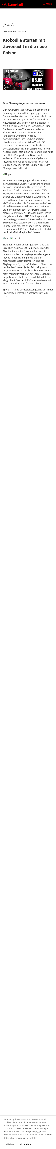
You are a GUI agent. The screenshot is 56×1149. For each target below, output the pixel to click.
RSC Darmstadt (12, 4)
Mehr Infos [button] (32, 1138)
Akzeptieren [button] (26, 1144)
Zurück (8, 25)
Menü (48, 4)
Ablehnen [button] (10, 1144)
